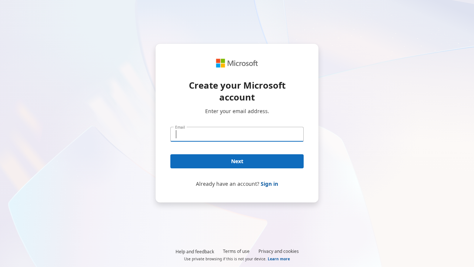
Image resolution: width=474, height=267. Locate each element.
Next (237, 161)
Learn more (279, 258)
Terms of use (236, 251)
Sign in (269, 183)
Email (180, 127)
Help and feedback (195, 251)
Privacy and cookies (278, 251)
